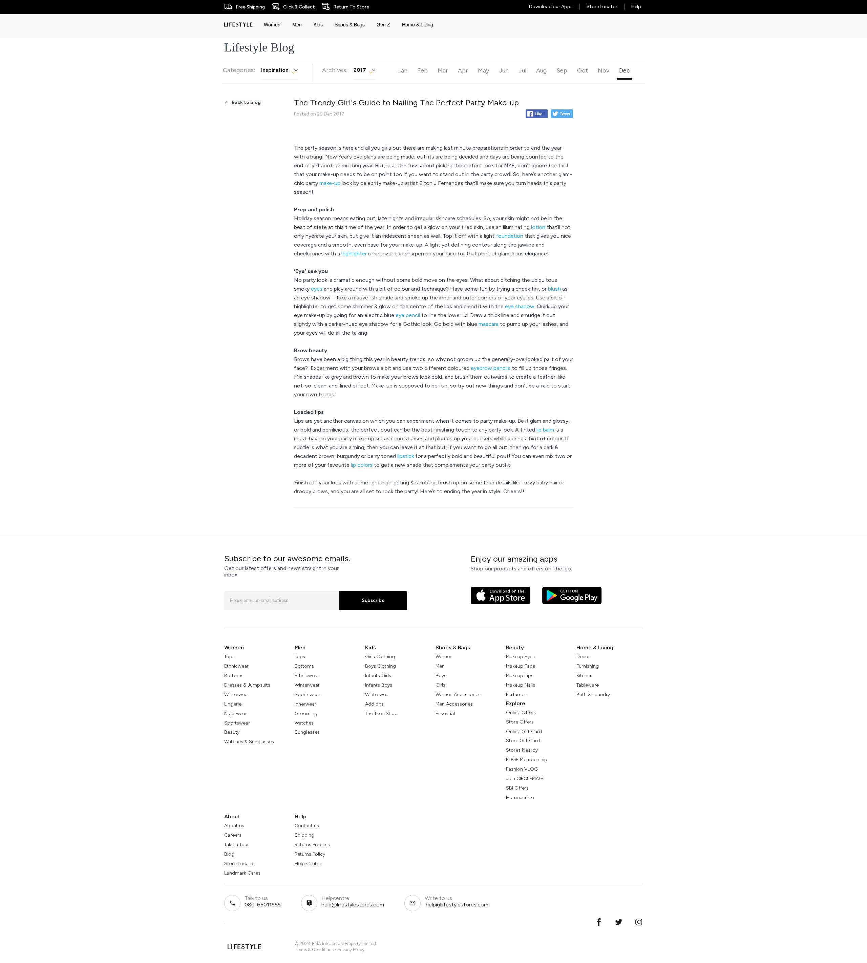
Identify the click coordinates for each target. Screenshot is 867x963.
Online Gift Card (524, 731)
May (483, 70)
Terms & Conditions (314, 949)
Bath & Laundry (593, 694)
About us (234, 826)
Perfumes (516, 694)
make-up (329, 183)
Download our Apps (551, 6)
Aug (541, 70)
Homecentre (520, 797)
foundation (509, 236)
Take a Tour (236, 844)
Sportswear (237, 723)
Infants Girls (378, 675)
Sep (561, 70)
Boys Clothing (380, 666)
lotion (538, 227)
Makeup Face (520, 666)
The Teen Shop (381, 713)
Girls (440, 685)
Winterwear (236, 694)
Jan (402, 70)
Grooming (306, 713)
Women (272, 24)
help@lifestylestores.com (352, 904)
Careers (232, 835)
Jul (522, 70)
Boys (441, 675)
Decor (583, 657)
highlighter (354, 253)
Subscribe (373, 600)
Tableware (587, 685)
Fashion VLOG (522, 769)
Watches (304, 723)
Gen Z (383, 24)
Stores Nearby (522, 750)
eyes (316, 289)
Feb (422, 70)
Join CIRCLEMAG (524, 778)
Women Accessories (458, 694)
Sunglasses (307, 732)
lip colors (362, 465)
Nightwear (235, 713)
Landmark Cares (242, 873)
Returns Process (312, 844)
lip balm (545, 429)
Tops (229, 657)
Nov (603, 70)
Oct (582, 70)
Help (636, 6)
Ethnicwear (236, 666)
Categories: (239, 70)
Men (297, 24)
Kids (318, 24)
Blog (229, 854)
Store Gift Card (523, 741)
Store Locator (602, 6)
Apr (463, 70)
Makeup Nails (520, 685)
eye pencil (408, 315)
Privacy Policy (351, 949)
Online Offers (521, 712)
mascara (489, 324)
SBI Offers (517, 788)
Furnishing (587, 666)
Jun (504, 70)
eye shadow (519, 306)
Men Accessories (454, 704)
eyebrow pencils (490, 368)
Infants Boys (378, 685)
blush (554, 289)
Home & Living (417, 24)
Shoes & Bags (350, 24)
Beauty (231, 732)
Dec (624, 70)
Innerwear (305, 704)
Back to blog (246, 102)
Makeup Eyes (520, 657)
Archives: (334, 70)
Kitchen (584, 675)
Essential (445, 713)
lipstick (405, 456)
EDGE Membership (526, 759)
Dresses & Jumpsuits (247, 685)
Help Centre (308, 863)
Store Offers (520, 722)
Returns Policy (310, 854)
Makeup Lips (519, 675)
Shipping (304, 835)
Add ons (374, 704)
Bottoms (234, 675)
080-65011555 (263, 904)
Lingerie (232, 704)
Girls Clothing (380, 657)
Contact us (307, 826)
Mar (443, 70)
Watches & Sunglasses (249, 742)
